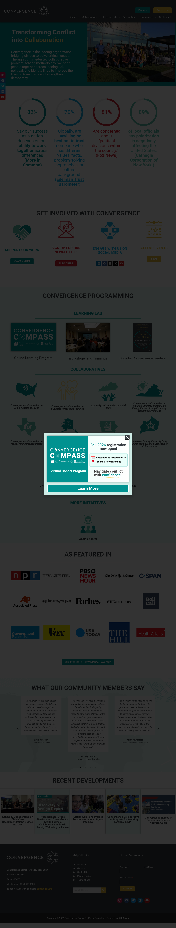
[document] (88, 464)
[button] (127, 437)
